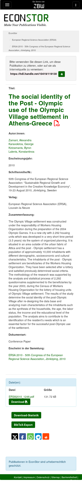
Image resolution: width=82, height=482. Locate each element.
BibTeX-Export (23, 425)
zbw (39, 6)
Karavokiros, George (21, 144)
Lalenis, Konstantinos (21, 151)
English (74, 480)
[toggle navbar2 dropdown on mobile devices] (75, 5)
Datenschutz (43, 477)
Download (18, 402)
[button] (14, 436)
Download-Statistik (26, 415)
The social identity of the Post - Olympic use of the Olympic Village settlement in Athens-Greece (39, 109)
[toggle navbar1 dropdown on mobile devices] (7, 5)
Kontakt (18, 477)
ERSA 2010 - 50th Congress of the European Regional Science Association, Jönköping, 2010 (37, 357)
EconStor (13, 33)
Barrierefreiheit (69, 477)
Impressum (29, 477)
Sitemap (55, 477)
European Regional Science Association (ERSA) (34, 39)
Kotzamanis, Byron (20, 148)
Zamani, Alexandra (20, 140)
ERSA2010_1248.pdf (21, 396)
